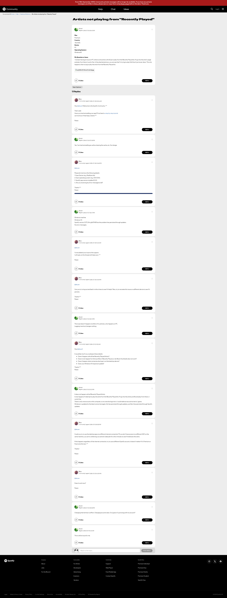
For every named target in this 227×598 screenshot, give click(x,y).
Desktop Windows (25, 14)
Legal (5, 594)
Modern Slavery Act (70, 594)
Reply (147, 81)
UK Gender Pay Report (94, 594)
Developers (77, 568)
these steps (125, 4)
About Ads (50, 594)
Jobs (42, 568)
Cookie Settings (39, 594)
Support (108, 564)
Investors (76, 576)
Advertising (77, 572)
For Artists (77, 564)
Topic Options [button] (77, 87)
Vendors (76, 580)
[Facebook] (220, 561)
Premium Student (143, 576)
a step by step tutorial (111, 113)
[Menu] (222, 9)
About (43, 564)
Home (12, 14)
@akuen (79, 106)
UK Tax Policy (81, 594)
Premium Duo (142, 568)
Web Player (109, 568)
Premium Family (143, 572)
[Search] (211, 9)
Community (12, 9)
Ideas (126, 9)
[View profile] (76, 29)
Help (100, 9)
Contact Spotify (110, 576)
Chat (113, 9)
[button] (152, 29)
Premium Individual (144, 564)
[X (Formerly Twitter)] (215, 561)
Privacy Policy (28, 594)
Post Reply (147, 550)
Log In (217, 9)
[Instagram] (209, 561)
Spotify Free (142, 580)
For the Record (45, 572)
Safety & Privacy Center (16, 594)
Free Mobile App (111, 572)
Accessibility (59, 594)
